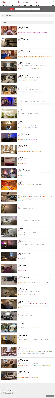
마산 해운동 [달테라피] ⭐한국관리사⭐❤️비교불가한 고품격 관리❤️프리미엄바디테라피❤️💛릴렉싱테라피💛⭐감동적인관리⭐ (35, 197)
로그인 (49, 5)
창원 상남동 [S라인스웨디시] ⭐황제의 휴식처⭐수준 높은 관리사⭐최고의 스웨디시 (30, 77)
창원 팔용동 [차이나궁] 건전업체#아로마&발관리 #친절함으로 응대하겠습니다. (29, 220)
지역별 (12, 5)
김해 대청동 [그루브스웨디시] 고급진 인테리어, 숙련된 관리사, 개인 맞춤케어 (28, 89)
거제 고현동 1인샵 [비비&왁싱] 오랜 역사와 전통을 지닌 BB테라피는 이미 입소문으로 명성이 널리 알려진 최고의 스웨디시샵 (35, 30)
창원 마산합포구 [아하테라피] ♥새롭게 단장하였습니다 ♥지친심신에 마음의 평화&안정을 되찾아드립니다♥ (33, 53)
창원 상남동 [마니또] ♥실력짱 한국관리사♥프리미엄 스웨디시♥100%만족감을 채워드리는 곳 (31, 244)
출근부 (18, 5)
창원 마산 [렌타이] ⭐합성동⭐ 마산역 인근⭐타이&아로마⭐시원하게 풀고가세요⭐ (30, 184)
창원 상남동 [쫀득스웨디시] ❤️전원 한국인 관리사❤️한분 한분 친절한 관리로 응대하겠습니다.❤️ (31, 137)
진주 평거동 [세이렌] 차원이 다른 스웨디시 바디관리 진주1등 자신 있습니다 (28, 363)
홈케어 (31, 5)
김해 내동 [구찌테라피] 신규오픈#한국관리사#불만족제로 (26, 41)
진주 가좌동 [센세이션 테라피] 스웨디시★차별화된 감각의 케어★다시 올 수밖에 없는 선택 (30, 149)
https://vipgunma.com (6, 393)
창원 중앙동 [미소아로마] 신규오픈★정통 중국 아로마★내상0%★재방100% (28, 160)
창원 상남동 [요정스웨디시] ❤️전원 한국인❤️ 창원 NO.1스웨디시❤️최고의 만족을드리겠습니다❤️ (32, 303)
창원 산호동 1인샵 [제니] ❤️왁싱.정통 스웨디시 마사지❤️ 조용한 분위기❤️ (28, 256)
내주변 (25, 5)
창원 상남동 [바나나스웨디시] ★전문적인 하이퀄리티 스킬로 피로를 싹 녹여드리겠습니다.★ (31, 101)
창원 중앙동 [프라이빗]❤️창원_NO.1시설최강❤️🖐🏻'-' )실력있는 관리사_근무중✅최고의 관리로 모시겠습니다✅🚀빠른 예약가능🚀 (35, 280)
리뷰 (27, 27)
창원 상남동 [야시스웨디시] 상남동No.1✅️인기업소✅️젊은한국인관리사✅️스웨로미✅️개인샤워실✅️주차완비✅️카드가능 (35, 351)
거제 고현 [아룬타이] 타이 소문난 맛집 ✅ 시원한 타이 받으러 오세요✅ (28, 327)
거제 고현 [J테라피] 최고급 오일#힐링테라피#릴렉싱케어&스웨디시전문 (28, 113)
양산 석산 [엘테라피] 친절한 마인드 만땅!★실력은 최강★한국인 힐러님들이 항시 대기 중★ (30, 267)
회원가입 (52, 5)
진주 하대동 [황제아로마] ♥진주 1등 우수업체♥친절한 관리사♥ (26, 208)
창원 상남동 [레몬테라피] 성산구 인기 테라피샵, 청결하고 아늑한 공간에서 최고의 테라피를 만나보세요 (32, 65)
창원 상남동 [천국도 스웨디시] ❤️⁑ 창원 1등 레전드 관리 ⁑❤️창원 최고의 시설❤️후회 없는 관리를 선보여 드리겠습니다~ (35, 339)
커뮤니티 (37, 5)
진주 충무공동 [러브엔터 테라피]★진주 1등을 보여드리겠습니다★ (27, 375)
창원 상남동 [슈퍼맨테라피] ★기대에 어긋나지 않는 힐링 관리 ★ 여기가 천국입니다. (29, 125)
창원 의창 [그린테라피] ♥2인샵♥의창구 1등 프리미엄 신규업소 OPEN (27, 232)
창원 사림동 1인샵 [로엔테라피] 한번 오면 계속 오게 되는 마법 (26, 315)
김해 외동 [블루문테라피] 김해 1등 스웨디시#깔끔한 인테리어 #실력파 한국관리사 (29, 291)
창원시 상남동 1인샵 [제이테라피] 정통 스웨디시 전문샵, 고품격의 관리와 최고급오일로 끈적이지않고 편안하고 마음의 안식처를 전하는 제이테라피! (35, 173)
